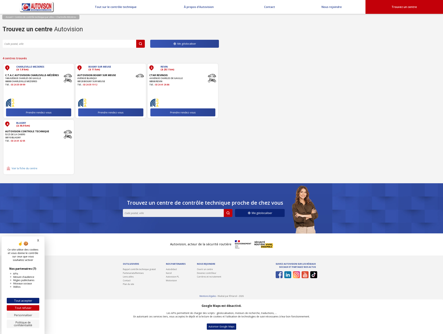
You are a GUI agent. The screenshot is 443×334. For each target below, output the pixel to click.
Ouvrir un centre (205, 269)
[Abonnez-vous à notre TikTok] (313, 274)
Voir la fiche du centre (24, 168)
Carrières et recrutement (209, 276)
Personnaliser (23, 315)
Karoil (169, 273)
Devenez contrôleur (206, 273)
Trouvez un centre (404, 7)
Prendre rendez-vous (39, 112)
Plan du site (128, 284)
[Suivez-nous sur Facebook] (278, 274)
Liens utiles (128, 276)
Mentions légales (208, 296)
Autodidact (171, 269)
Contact (269, 7)
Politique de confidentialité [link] (23, 324)
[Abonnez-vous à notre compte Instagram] (296, 274)
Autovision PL (172, 276)
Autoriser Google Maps (221, 326)
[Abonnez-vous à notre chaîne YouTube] (304, 274)
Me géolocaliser (186, 43)
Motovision (171, 280)
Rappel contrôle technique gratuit (139, 269)
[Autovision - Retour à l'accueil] (36, 7)
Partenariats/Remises (133, 273)
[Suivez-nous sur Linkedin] (287, 274)
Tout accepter (23, 301)
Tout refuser (23, 308)
